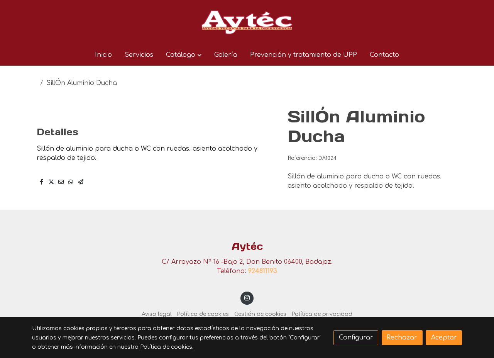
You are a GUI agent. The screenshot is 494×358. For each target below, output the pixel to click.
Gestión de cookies (260, 314)
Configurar (356, 337)
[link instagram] (247, 297)
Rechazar (402, 337)
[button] (183, 55)
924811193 (262, 271)
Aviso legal (157, 314)
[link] (247, 22)
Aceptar (444, 337)
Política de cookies (203, 314)
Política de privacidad (321, 314)
